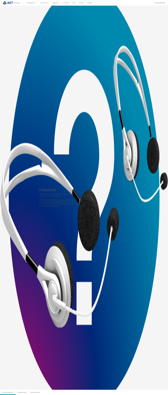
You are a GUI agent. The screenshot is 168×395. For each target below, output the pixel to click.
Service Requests (35, 392)
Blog (74, 2)
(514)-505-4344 (161, 2)
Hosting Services (22, 392)
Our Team (66, 2)
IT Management (30, 2)
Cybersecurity (43, 2)
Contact (81, 2)
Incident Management (7, 392)
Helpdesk (55, 2)
